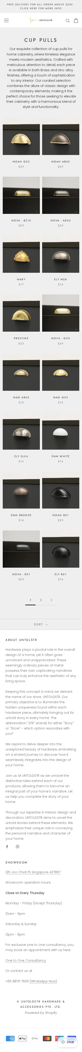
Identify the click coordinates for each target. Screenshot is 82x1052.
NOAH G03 (21, 161)
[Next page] (51, 600)
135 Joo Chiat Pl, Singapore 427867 (33, 872)
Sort (39, 624)
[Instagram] (17, 846)
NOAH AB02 (60, 161)
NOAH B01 (61, 515)
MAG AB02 (21, 397)
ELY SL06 (21, 456)
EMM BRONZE (21, 515)
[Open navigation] (6, 20)
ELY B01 (61, 574)
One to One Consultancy (25, 960)
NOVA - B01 (21, 574)
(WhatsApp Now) (43, 981)
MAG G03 (60, 397)
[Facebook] (7, 846)
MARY (21, 279)
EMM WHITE (61, 456)
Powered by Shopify (41, 1012)
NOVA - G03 (60, 338)
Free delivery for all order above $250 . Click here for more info (41, 6)
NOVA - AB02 (61, 220)
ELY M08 (60, 279)
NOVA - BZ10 (21, 220)
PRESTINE (21, 338)
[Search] (68, 20)
